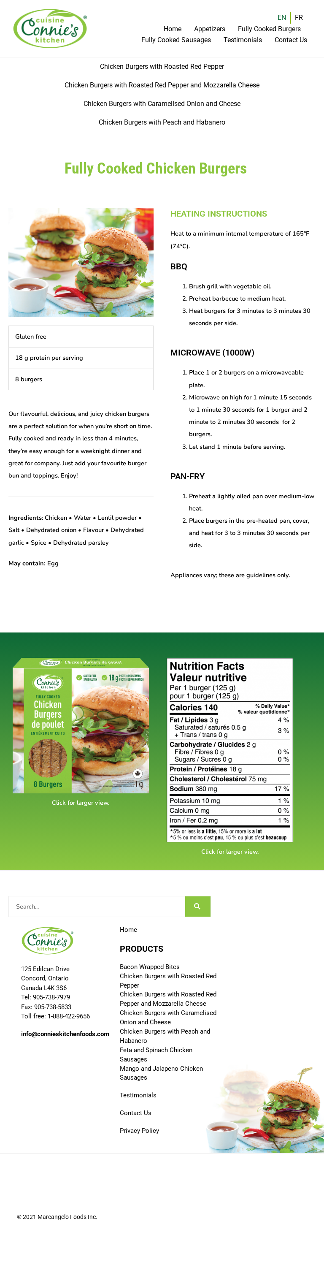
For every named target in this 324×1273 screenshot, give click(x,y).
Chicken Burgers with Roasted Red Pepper (162, 66)
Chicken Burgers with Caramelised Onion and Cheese (162, 104)
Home (172, 29)
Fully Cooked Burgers (269, 29)
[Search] (198, 906)
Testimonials (243, 40)
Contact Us (291, 40)
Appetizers (209, 29)
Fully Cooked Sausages (176, 40)
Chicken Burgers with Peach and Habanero (162, 122)
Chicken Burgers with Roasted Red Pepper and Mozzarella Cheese (162, 85)
